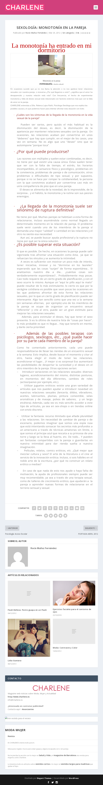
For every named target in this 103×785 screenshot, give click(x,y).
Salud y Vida (44, 755)
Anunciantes (28, 709)
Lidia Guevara (14, 660)
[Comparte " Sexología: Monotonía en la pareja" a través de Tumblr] (50, 508)
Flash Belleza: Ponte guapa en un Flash (27, 610)
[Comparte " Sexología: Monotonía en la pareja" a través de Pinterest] (55, 508)
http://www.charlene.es (19, 696)
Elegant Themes (44, 778)
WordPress (74, 778)
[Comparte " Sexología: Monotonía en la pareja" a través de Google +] (44, 508)
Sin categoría (68, 33)
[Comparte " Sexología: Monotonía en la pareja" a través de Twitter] (39, 508)
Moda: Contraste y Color (65, 647)
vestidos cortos (43, 764)
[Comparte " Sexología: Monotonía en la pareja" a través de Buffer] (66, 508)
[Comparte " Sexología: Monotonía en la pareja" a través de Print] (82, 508)
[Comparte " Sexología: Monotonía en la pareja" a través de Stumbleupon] (71, 508)
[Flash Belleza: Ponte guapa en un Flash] (29, 593)
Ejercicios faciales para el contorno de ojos (72, 610)
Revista (11, 736)
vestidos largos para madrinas (75, 764)
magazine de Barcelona (65, 755)
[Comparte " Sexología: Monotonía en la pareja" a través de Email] (77, 508)
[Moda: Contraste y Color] (74, 631)
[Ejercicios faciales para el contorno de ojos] (74, 593)
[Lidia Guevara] (29, 638)
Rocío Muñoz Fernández (36, 33)
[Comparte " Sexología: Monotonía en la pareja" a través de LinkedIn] (61, 508)
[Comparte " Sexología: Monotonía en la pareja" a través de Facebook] (34, 508)
